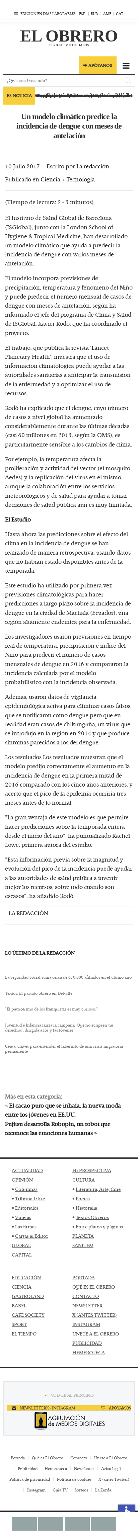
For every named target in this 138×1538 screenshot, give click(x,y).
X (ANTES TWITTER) (94, 1314)
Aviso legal (111, 1468)
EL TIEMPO (24, 1333)
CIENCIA (21, 1286)
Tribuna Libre (30, 1198)
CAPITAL (22, 1254)
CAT (119, 13)
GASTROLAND (28, 1296)
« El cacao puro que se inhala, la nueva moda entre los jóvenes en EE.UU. (63, 1110)
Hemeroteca (56, 1468)
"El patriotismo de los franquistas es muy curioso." (51, 1009)
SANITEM (82, 1245)
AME (107, 13)
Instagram (36, 1490)
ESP (82, 13)
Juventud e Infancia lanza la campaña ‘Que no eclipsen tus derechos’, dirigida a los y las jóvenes (59, 1028)
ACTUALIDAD (27, 1170)
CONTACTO (85, 1296)
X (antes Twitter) (113, 1479)
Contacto (78, 1458)
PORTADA (83, 1277)
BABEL (19, 1305)
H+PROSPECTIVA (91, 1170)
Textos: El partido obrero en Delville (38, 993)
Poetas (83, 1198)
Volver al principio (72, 1395)
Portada (18, 1458)
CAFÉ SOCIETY (28, 1314)
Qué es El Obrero (47, 1458)
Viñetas (23, 1217)
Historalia (86, 1207)
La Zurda (103, 1490)
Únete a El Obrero (110, 1458)
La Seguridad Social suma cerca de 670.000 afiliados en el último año (68, 977)
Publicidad (28, 1468)
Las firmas (26, 1226)
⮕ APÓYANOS (97, 65)
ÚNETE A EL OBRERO (95, 1333)
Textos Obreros (92, 1217)
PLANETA (83, 1235)
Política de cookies (74, 1479)
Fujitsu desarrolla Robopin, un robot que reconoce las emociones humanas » (58, 1128)
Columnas (26, 1189)
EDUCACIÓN (26, 1277)
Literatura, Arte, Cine (98, 1189)
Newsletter (84, 1468)
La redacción (92, 166)
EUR (94, 13)
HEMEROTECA (88, 1352)
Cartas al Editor (31, 1235)
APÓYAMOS (119, 1408)
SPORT (19, 1324)
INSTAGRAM (86, 1324)
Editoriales (26, 1207)
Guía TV (60, 1490)
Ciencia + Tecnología (68, 179)
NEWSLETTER (87, 1305)
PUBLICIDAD (87, 1343)
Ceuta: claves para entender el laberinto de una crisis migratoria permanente (64, 1049)
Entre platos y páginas (99, 1226)
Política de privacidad (29, 1479)
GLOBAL (21, 1245)
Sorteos (81, 1490)
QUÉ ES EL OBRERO (93, 1286)
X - (49, 1408)
